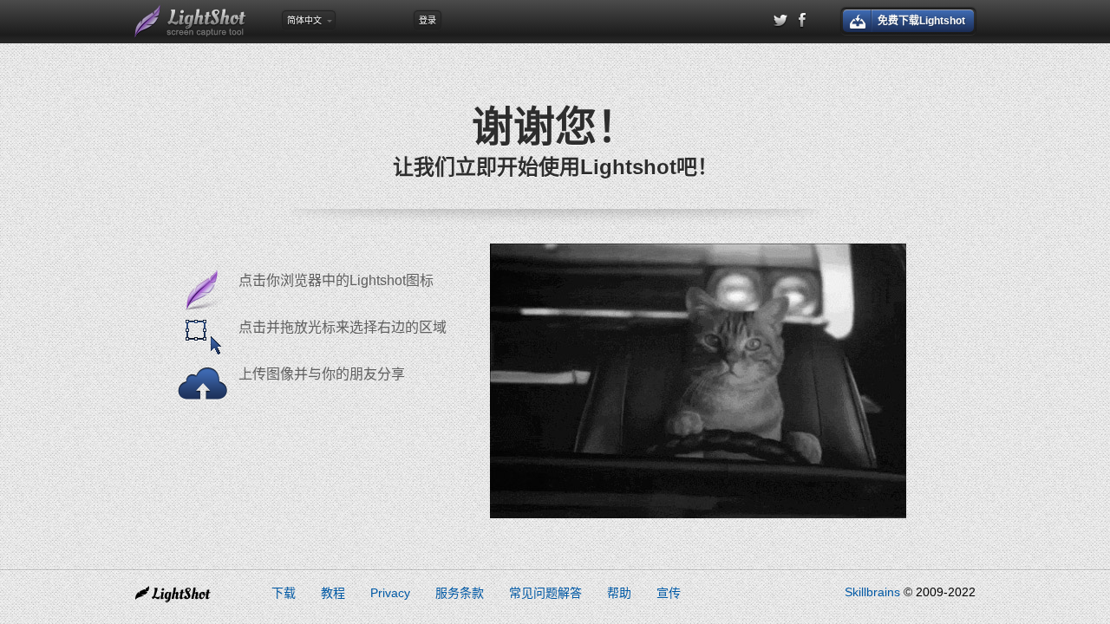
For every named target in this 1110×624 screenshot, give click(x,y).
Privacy (390, 593)
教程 (333, 593)
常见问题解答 (545, 593)
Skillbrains (872, 592)
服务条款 (459, 593)
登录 (427, 20)
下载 (283, 593)
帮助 (619, 593)
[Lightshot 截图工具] (190, 21)
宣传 (668, 593)
